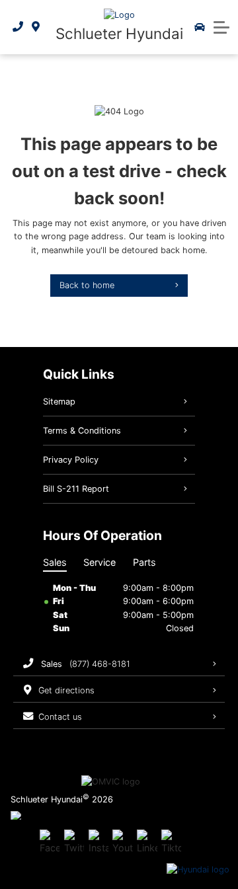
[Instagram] (98, 842)
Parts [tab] (144, 562)
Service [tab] (99, 562)
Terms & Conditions (82, 431)
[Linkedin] (147, 842)
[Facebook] (50, 842)
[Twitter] (74, 842)
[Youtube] (122, 842)
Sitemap (59, 401)
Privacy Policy (71, 460)
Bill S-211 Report (76, 489)
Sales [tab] (55, 562)
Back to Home (87, 285)
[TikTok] (171, 842)
